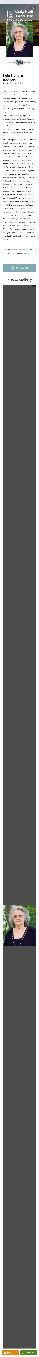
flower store (27, 253)
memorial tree (28, 249)
